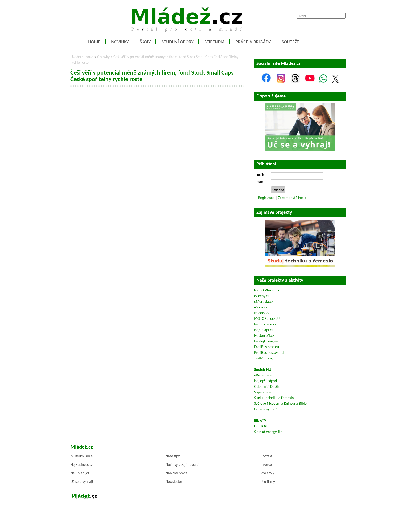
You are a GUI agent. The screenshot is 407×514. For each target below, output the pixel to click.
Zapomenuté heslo (292, 198)
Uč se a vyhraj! (265, 409)
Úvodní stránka (81, 57)
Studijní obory (178, 42)
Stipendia (214, 42)
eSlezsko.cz (262, 307)
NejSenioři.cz (264, 336)
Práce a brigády (253, 42)
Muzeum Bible (81, 456)
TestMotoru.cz (265, 358)
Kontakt (266, 456)
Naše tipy (173, 456)
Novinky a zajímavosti (182, 465)
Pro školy (267, 473)
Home (94, 42)
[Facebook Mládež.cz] (266, 82)
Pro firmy (268, 482)
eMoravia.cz (263, 302)
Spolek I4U (262, 370)
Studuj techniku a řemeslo (274, 398)
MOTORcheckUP (267, 319)
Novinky (120, 42)
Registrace (266, 198)
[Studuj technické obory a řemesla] (300, 266)
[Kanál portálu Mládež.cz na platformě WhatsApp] (323, 82)
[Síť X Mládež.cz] (335, 82)
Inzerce (266, 465)
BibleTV (260, 421)
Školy (145, 42)
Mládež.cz (261, 313)
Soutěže (290, 42)
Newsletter (174, 482)
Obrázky (103, 57)
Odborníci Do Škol (267, 387)
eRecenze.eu (263, 375)
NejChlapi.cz (263, 330)
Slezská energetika (268, 432)
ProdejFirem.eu (266, 341)
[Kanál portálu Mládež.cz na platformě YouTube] (310, 82)
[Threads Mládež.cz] (295, 82)
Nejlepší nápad (265, 381)
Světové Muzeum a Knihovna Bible (280, 404)
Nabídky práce (176, 473)
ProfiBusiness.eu (266, 347)
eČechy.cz (261, 296)
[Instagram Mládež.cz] (281, 82)
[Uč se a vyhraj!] (300, 150)
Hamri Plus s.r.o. (267, 290)
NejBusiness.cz (265, 324)
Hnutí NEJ (261, 426)
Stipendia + (262, 392)
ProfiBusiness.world (269, 353)
